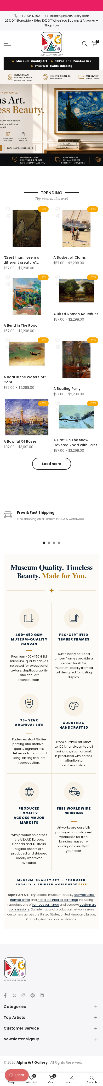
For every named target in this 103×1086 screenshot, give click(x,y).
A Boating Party (66, 388)
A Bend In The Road (21, 325)
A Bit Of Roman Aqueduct (75, 313)
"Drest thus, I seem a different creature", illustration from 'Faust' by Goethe (26, 260)
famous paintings (45, 905)
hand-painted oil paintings (58, 900)
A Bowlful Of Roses (20, 441)
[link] (51, 118)
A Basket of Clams (69, 257)
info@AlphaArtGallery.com (69, 16)
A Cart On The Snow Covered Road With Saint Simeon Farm (75, 443)
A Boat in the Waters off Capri (25, 379)
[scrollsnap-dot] (44, 543)
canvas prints (84, 895)
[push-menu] (7, 44)
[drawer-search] (84, 44)
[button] (7, 209)
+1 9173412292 (30, 16)
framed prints (20, 900)
